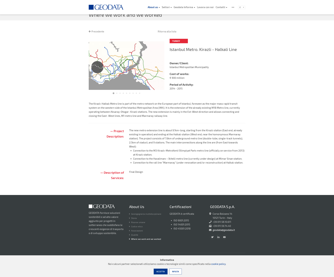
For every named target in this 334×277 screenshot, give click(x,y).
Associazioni (137, 230)
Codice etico (137, 226)
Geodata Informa (183, 7)
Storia (134, 218)
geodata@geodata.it (224, 229)
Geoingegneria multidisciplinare (146, 214)
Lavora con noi (205, 7)
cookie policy (218, 263)
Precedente (97, 31)
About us (153, 7)
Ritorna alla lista (167, 31)
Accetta (160, 271)
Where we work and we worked (146, 239)
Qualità (134, 235)
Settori (166, 7)
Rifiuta (175, 271)
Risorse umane (138, 222)
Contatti (220, 7)
